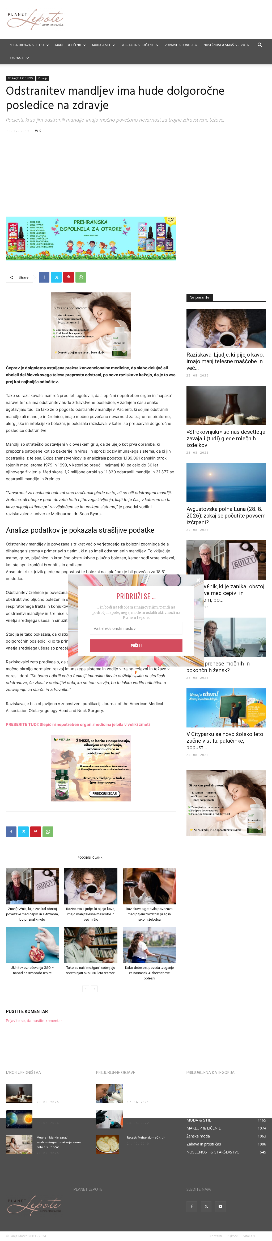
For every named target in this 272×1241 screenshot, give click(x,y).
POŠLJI (136, 645)
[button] (136, 595)
